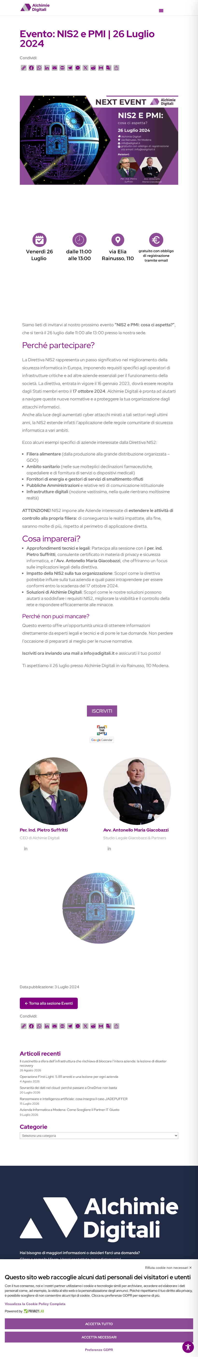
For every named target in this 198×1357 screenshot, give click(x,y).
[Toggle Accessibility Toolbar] (188, 1347)
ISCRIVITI (102, 711)
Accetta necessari (99, 1337)
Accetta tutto (99, 1324)
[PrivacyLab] (33, 1311)
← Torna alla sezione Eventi (49, 1003)
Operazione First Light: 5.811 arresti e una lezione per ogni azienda (69, 1076)
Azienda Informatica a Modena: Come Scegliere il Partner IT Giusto (69, 1110)
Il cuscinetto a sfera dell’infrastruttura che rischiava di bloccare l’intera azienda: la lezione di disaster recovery (93, 1063)
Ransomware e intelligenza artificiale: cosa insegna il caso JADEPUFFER (73, 1099)
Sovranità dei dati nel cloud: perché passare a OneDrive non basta (68, 1088)
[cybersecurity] (99, 184)
